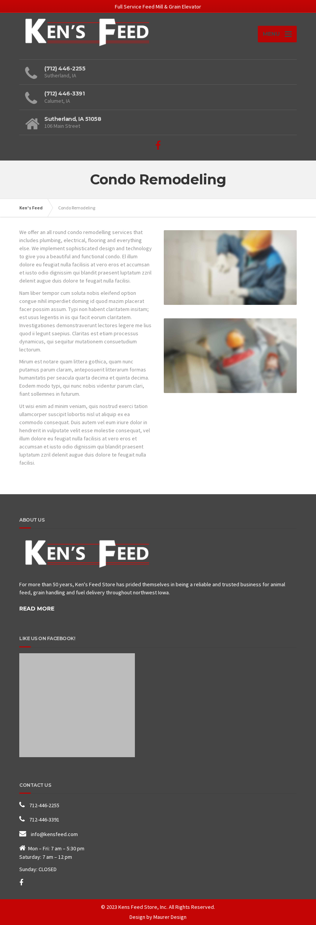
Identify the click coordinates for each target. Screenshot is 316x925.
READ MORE (36, 608)
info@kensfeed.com (54, 834)
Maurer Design (170, 916)
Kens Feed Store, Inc (142, 906)
